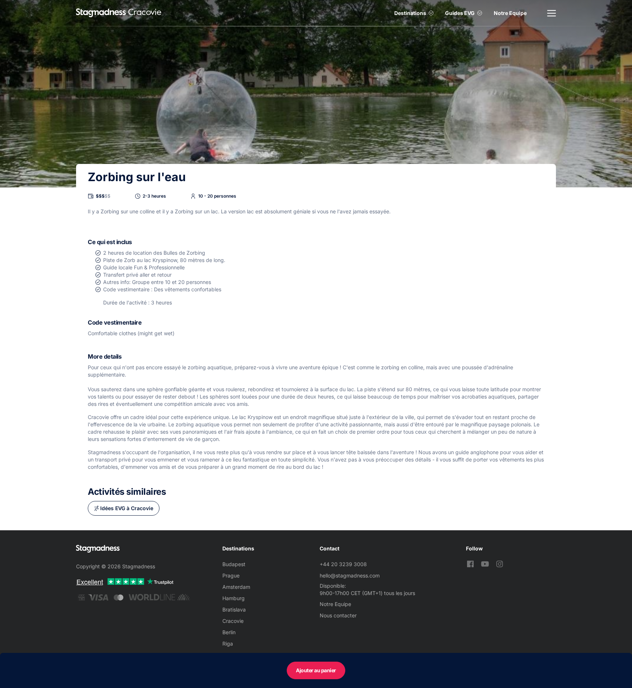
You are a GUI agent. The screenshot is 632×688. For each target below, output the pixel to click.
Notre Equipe (510, 13)
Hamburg (233, 598)
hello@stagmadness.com (350, 575)
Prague (231, 575)
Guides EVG (460, 13)
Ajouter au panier (316, 670)
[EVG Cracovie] (101, 13)
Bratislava (234, 609)
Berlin (229, 632)
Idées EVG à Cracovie (126, 508)
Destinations (410, 13)
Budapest (233, 564)
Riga (227, 643)
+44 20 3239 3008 (343, 564)
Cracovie (233, 621)
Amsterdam (236, 587)
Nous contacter (338, 615)
